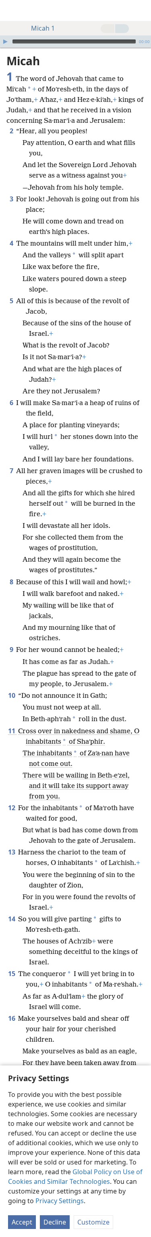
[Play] (5, 41)
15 (12, 973)
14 (12, 918)
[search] (140, 10)
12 (12, 807)
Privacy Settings (59, 1200)
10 (12, 695)
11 (12, 730)
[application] (75, 41)
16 (12, 1018)
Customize (93, 1222)
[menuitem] (12, 10)
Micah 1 (43, 28)
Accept (22, 1222)
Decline (54, 1222)
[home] (12, 10)
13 (12, 852)
